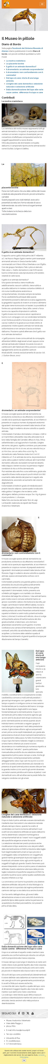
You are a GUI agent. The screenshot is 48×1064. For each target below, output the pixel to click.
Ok (24, 1060)
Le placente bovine (15, 64)
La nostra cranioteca (15, 61)
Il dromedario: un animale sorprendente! (25, 69)
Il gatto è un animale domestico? (21, 67)
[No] (45, 1056)
